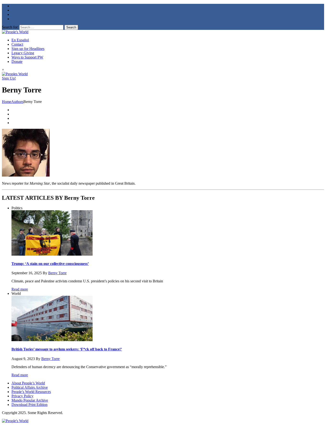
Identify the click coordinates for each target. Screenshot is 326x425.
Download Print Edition (29, 405)
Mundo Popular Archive (29, 400)
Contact (17, 44)
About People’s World (28, 383)
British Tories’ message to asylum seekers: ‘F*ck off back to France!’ (66, 349)
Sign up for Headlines (27, 49)
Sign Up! (9, 78)
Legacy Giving (22, 53)
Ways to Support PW (27, 57)
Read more (19, 289)
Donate (16, 61)
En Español (20, 40)
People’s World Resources (31, 392)
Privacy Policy (22, 396)
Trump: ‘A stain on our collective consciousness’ (50, 264)
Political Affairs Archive (29, 387)
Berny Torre (57, 273)
